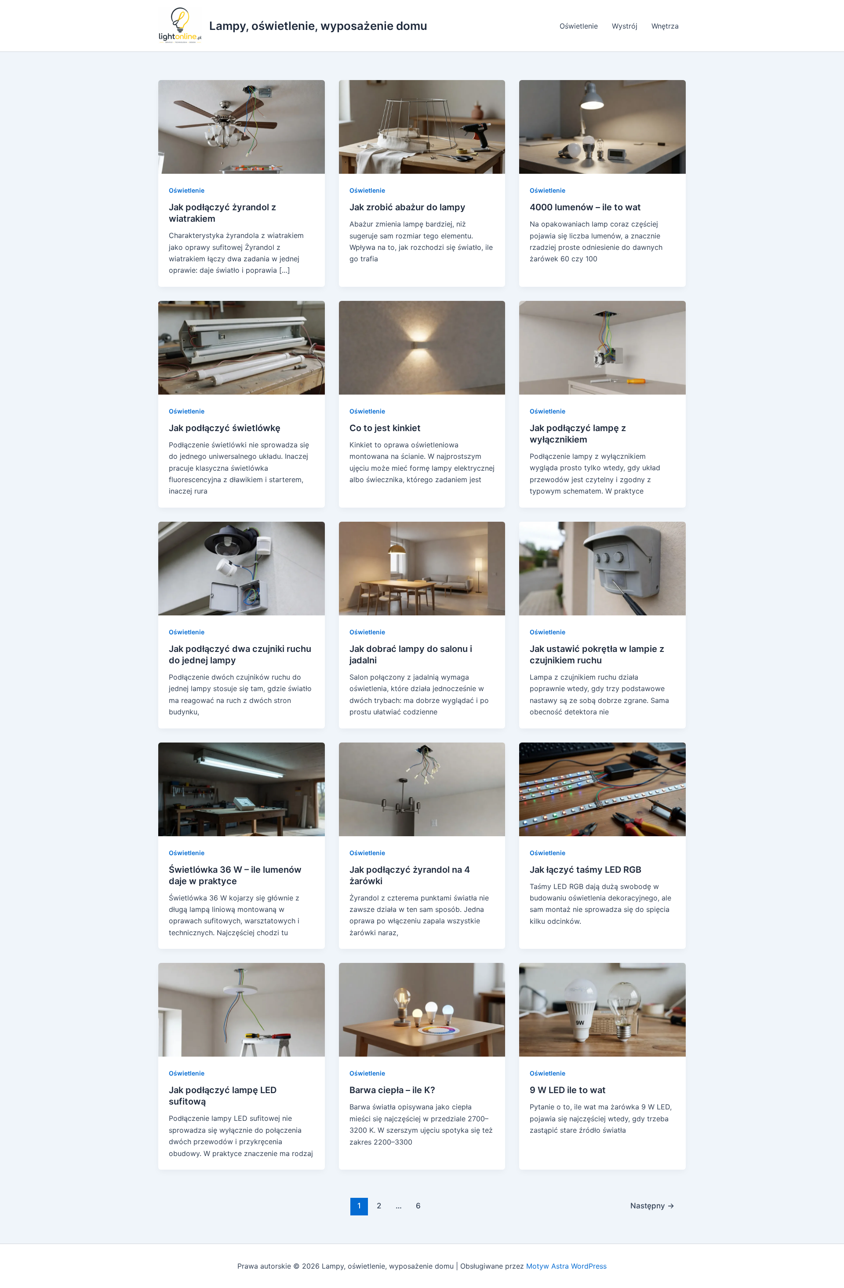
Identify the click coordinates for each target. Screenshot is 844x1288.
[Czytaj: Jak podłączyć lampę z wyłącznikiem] (602, 347)
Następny (652, 1205)
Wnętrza (665, 26)
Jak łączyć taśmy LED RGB (585, 869)
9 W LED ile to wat (568, 1090)
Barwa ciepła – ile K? (392, 1090)
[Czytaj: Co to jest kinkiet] (422, 347)
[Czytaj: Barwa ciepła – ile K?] (422, 1009)
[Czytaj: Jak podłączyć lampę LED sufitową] (241, 1009)
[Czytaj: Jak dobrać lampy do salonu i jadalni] (422, 568)
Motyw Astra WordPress (566, 1266)
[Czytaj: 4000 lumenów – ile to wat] (602, 126)
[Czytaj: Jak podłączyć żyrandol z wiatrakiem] (241, 126)
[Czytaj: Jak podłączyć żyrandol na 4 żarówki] (422, 788)
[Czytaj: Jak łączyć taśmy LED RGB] (602, 788)
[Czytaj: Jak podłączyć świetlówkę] (241, 347)
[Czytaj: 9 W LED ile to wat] (602, 1009)
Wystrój (624, 26)
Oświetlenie (579, 26)
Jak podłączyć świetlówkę (224, 428)
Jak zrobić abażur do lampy (407, 207)
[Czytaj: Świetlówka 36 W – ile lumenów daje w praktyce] (241, 788)
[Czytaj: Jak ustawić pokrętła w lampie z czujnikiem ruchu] (602, 568)
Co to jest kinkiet (385, 428)
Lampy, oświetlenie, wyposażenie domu (318, 26)
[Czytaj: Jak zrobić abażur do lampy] (422, 126)
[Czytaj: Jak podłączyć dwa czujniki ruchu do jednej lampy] (241, 568)
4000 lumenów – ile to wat (585, 207)
